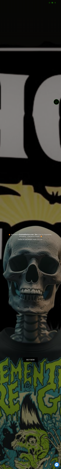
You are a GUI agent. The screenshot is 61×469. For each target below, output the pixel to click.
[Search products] (56, 101)
